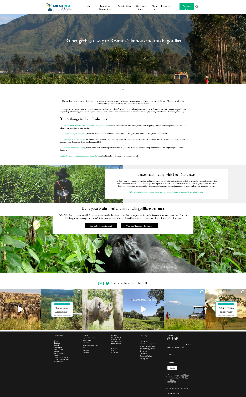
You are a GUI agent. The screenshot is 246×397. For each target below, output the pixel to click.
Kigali (113, 350)
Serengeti (85, 342)
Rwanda (114, 348)
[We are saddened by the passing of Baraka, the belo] (102, 309)
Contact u (143, 341)
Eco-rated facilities (146, 356)
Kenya (56, 341)
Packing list (144, 358)
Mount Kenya (58, 349)
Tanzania (85, 335)
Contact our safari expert (101, 226)
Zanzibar (85, 352)
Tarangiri (85, 350)
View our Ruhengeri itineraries (139, 226)
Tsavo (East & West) (61, 357)
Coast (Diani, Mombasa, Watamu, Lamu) (62, 360)
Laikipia (56, 345)
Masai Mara (58, 347)
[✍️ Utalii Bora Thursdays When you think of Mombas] (225, 309)
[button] (172, 368)
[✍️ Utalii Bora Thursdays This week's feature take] (61, 309)
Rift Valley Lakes (59, 353)
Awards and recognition (148, 344)
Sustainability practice (147, 348)
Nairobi (56, 351)
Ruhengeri (114, 352)
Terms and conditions (147, 346)
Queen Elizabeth (116, 343)
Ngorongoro (86, 340)
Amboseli (57, 343)
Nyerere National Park (90, 345)
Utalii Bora (143, 353)
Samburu (57, 355)
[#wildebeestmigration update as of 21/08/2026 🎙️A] (20, 309)
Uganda (114, 335)
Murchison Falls (116, 341)
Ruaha (84, 347)
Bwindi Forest (116, 337)
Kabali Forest (115, 339)
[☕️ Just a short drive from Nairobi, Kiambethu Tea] (143, 309)
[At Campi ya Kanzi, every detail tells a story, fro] (184, 309)
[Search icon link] (197, 7)
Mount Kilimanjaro (89, 338)
